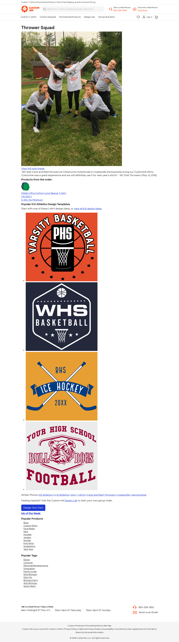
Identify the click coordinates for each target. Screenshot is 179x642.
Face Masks (29, 528)
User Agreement (135, 629)
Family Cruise (29, 571)
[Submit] (44, 9)
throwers (110, 495)
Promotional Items (93, 625)
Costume (28, 562)
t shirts (81, 495)
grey (73, 495)
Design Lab (71, 500)
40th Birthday (30, 583)
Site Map (107, 625)
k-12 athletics (61, 495)
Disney (26, 560)
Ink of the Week (31, 513)
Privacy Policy (70, 629)
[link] (30, 9)
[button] (147, 10)
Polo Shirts (28, 543)
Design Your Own (33, 507)
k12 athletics (46, 495)
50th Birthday (30, 574)
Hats (25, 531)
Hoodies (27, 534)
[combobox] (73, 9)
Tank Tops (28, 549)
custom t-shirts (56, 629)
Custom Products (76, 625)
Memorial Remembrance (35, 565)
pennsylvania (138, 495)
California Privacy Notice (89, 629)
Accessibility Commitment (114, 629)
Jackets (27, 537)
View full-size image (32, 168)
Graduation (29, 568)
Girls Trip (27, 577)
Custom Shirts (30, 525)
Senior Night (29, 586)
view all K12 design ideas (88, 208)
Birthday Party (30, 580)
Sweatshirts (29, 546)
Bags (26, 523)
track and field (95, 495)
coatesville (123, 495)
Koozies (27, 540)
